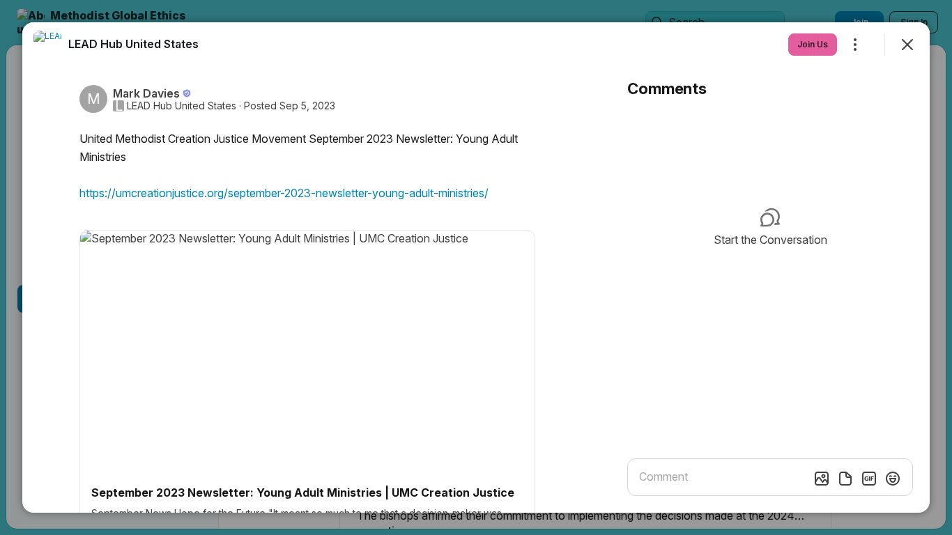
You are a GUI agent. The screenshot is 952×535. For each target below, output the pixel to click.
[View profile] (47, 45)
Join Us (812, 44)
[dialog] (476, 267)
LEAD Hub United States (181, 105)
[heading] (133, 44)
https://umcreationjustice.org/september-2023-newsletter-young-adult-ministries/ (284, 193)
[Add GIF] (869, 478)
